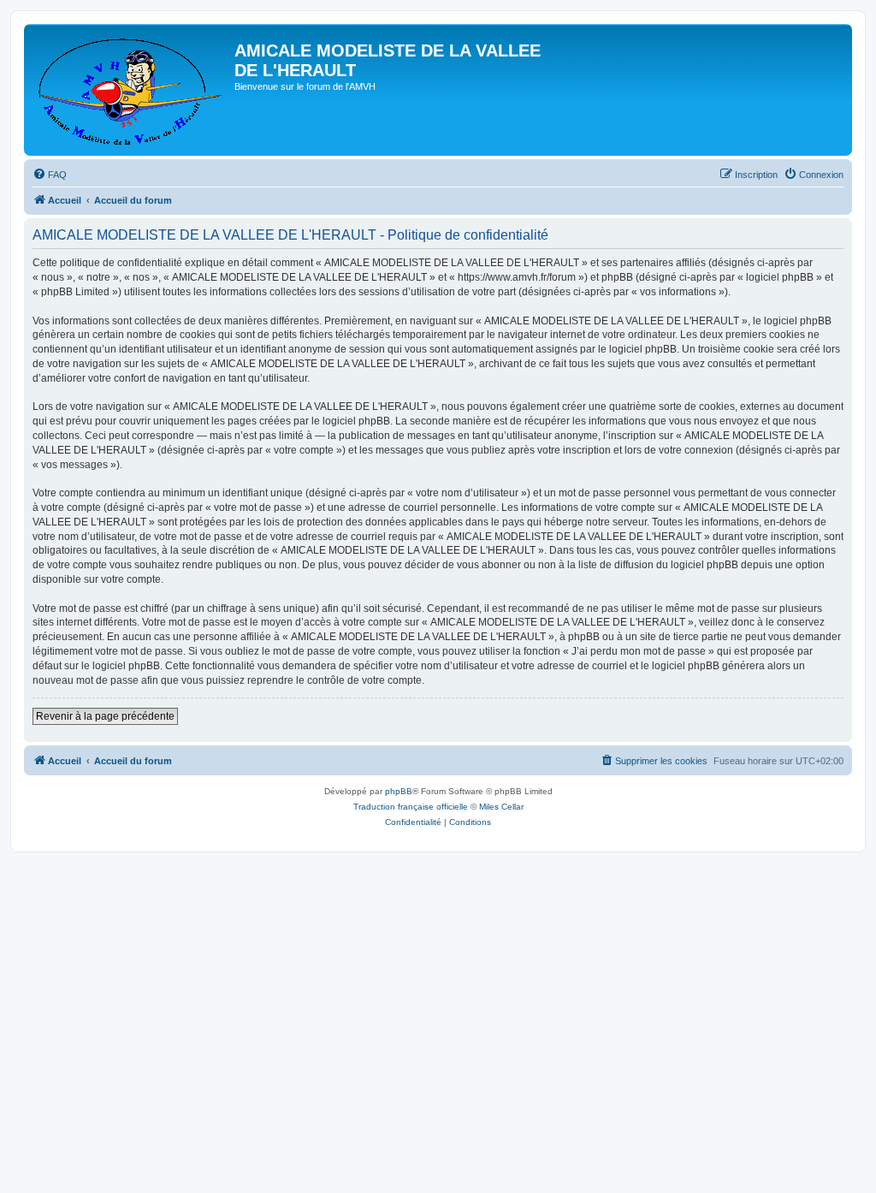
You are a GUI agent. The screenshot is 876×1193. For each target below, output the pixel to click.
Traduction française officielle (410, 806)
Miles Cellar (501, 806)
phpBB (398, 791)
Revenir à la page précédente (105, 716)
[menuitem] (50, 174)
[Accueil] (131, 89)
